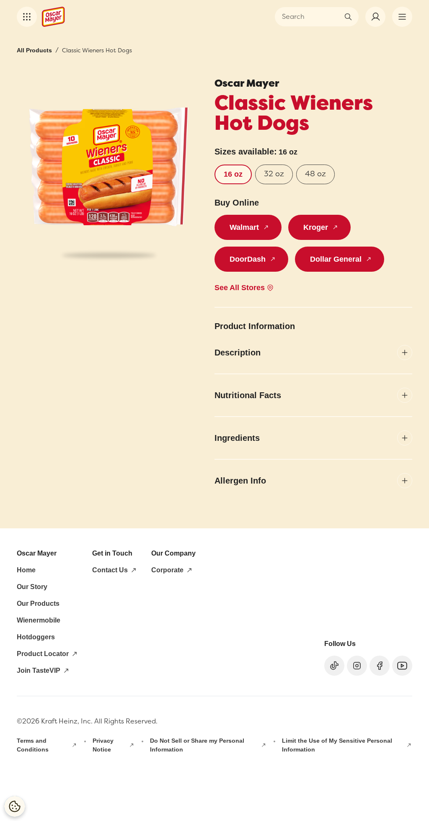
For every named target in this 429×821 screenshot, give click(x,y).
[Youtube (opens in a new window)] (402, 666)
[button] (27, 17)
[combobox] (310, 17)
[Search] (348, 17)
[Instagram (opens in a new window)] (357, 666)
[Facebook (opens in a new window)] (380, 666)
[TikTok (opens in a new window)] (334, 666)
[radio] (233, 174)
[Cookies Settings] (14, 806)
